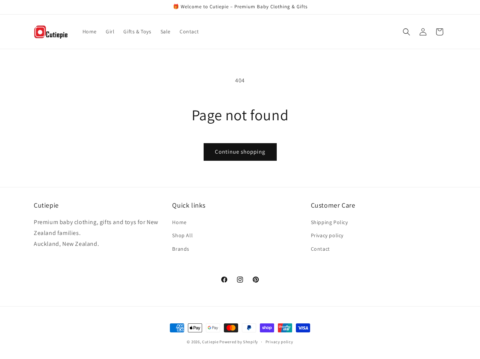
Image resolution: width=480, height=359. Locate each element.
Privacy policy (327, 235)
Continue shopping (240, 151)
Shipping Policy (329, 222)
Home (179, 222)
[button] (406, 32)
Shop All (182, 235)
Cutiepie (210, 341)
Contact (320, 248)
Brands (180, 248)
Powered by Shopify (238, 341)
